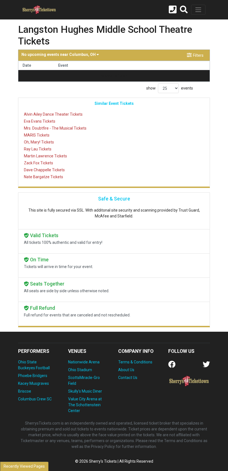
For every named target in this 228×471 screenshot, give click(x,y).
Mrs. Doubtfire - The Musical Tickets (55, 128)
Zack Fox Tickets (38, 163)
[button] (184, 9)
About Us (126, 370)
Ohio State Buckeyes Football (34, 365)
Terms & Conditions (135, 362)
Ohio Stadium (80, 370)
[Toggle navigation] (198, 10)
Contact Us (127, 377)
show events (169, 88)
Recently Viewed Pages (24, 466)
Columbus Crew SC (35, 399)
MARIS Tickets (36, 135)
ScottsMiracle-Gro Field (84, 380)
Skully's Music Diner (85, 391)
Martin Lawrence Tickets (45, 156)
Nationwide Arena (84, 362)
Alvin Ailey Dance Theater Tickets (53, 114)
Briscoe (24, 391)
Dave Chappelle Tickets (44, 170)
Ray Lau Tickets (37, 149)
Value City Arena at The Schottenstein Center (85, 405)
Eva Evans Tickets (39, 121)
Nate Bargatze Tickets (43, 177)
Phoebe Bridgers (32, 375)
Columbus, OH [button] (58, 54)
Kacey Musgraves (33, 383)
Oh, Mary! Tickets (39, 142)
